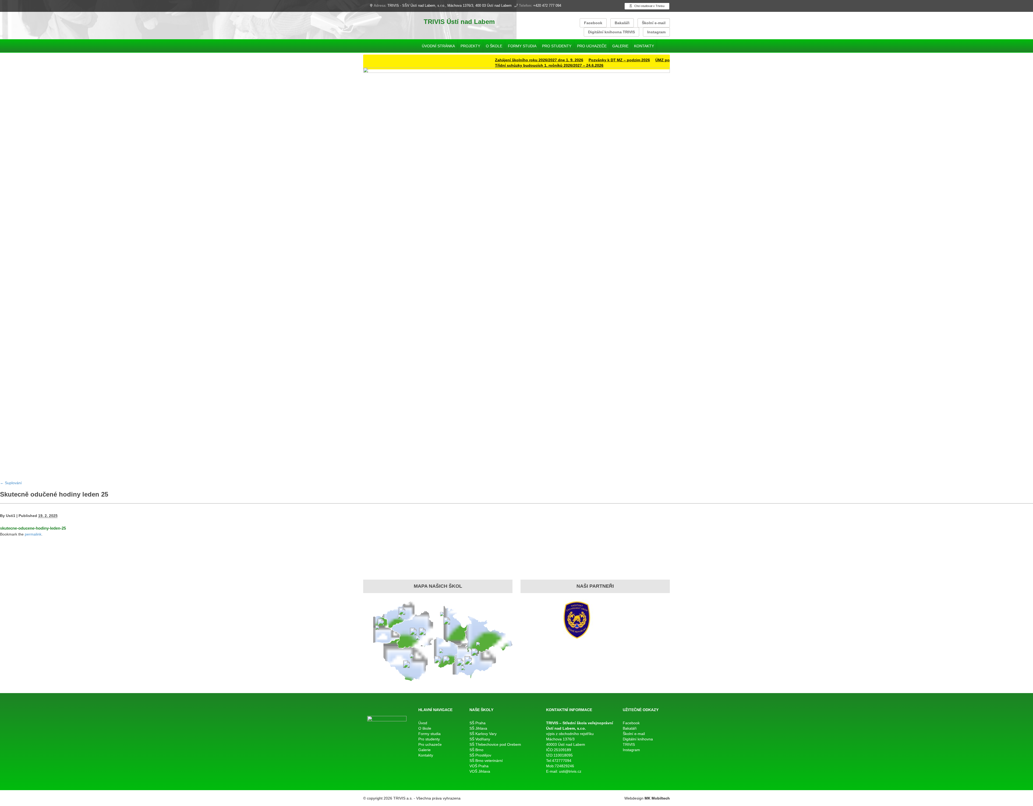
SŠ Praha (477, 723)
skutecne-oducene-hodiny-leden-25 (33, 528)
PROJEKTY (470, 46)
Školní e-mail (654, 23)
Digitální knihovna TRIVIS (611, 32)
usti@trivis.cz (570, 771)
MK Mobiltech (657, 798)
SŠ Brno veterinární (486, 760)
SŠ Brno (476, 750)
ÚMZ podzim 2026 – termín (654, 60)
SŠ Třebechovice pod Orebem (495, 744)
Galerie (620, 46)
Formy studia (522, 46)
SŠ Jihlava (478, 728)
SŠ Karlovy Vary (483, 734)
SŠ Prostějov (480, 755)
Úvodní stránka (438, 46)
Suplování (11, 483)
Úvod (422, 723)
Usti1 (10, 515)
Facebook (593, 23)
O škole (494, 46)
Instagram (656, 32)
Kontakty (644, 46)
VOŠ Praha (479, 766)
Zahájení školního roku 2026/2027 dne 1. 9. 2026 (514, 60)
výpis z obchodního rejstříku (570, 734)
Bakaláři (622, 23)
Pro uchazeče (592, 46)
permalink (33, 534)
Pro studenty (556, 46)
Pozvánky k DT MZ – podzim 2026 (594, 60)
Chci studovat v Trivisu (649, 6)
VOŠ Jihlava (479, 771)
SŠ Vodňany (479, 739)
